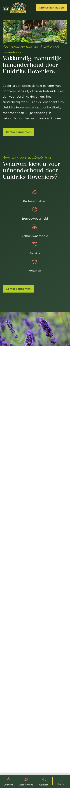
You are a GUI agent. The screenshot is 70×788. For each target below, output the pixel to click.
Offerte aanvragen (51, 7)
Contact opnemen (18, 132)
